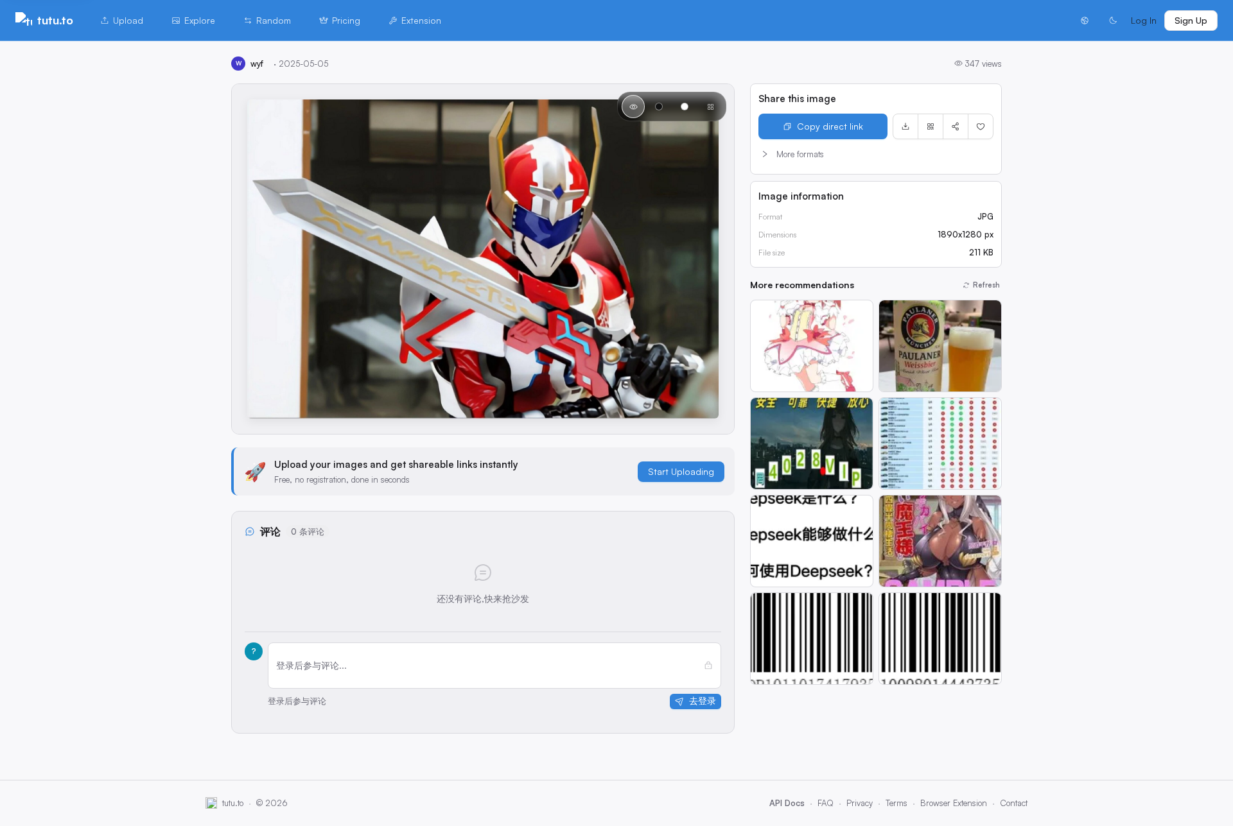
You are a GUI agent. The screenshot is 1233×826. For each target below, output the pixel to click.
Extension (421, 20)
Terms (896, 803)
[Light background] (684, 106)
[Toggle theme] (1113, 20)
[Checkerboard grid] (710, 106)
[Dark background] (658, 106)
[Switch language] (1084, 20)
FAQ (826, 803)
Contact (1014, 803)
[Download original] (905, 126)
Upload (128, 20)
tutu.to (55, 20)
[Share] (955, 126)
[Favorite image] (980, 126)
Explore (199, 20)
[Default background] (633, 106)
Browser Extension (953, 803)
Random (273, 20)
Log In (1144, 20)
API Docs (787, 803)
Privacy (859, 803)
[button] (875, 154)
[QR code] (930, 126)
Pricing (346, 20)
